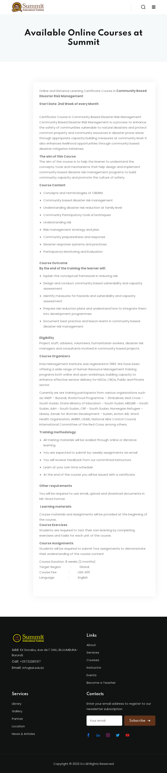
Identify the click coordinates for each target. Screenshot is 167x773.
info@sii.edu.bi (33, 668)
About (91, 645)
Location (18, 726)
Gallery (17, 711)
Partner (17, 719)
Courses (93, 660)
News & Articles (23, 734)
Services (93, 652)
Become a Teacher (101, 682)
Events (92, 675)
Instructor (94, 667)
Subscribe (137, 720)
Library (16, 703)
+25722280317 (30, 661)
